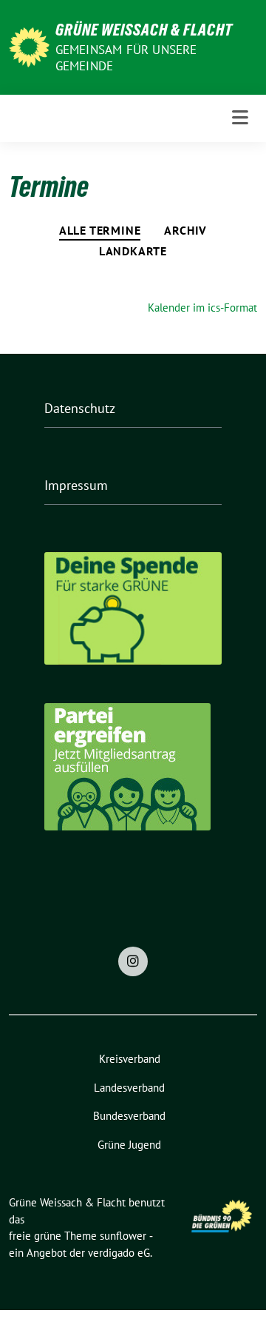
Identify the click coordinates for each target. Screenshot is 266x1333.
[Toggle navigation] (240, 118)
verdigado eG (119, 1253)
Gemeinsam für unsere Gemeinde (126, 57)
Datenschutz (79, 408)
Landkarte (133, 251)
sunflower (123, 1236)
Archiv (185, 230)
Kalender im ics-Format (202, 307)
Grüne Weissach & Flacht (144, 29)
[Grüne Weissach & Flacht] (29, 45)
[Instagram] (133, 961)
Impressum (76, 485)
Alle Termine (100, 230)
